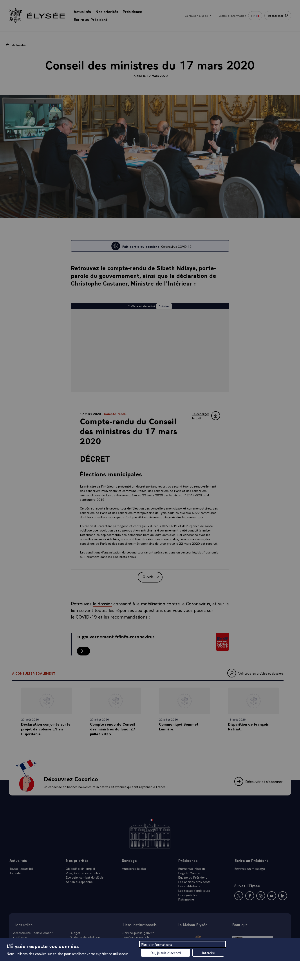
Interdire (208, 952)
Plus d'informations (156, 944)
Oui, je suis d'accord (165, 952)
